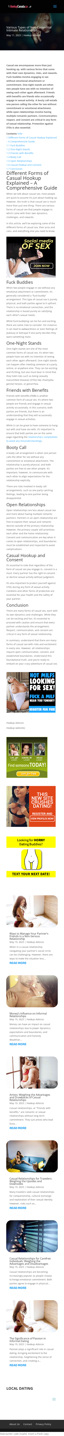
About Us (14, 1424)
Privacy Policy (43, 1424)
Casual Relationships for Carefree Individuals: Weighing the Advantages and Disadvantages (30, 1261)
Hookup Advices (32, 35)
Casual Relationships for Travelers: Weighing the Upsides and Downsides (31, 1181)
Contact (27, 1424)
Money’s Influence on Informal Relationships (28, 1015)
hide (19, 133)
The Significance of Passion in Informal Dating (28, 1340)
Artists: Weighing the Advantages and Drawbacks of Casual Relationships (30, 1097)
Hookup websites (15, 727)
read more (18, 963)
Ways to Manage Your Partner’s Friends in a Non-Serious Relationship (29, 936)
